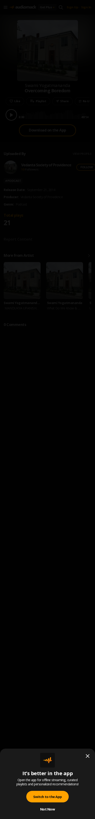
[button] (47, 409)
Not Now (47, 809)
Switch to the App (47, 796)
